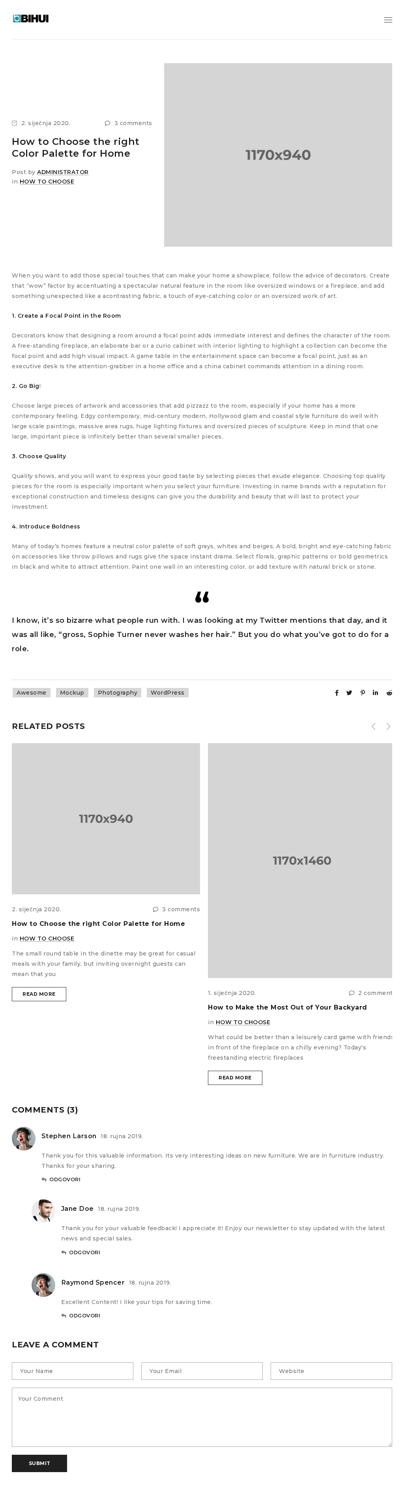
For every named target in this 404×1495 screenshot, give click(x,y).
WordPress (168, 692)
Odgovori (64, 1179)
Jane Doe (77, 1208)
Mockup (72, 692)
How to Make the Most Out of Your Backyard (287, 1007)
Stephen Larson (69, 1136)
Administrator (63, 172)
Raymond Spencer (93, 1282)
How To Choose (47, 181)
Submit (39, 1463)
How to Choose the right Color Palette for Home (98, 923)
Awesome (32, 692)
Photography (118, 692)
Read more (39, 994)
